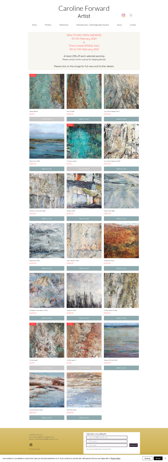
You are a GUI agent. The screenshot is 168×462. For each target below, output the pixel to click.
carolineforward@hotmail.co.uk (46, 439)
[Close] (165, 458)
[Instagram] (123, 15)
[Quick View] (84, 91)
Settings (147, 458)
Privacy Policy (34, 449)
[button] (131, 14)
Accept (158, 458)
